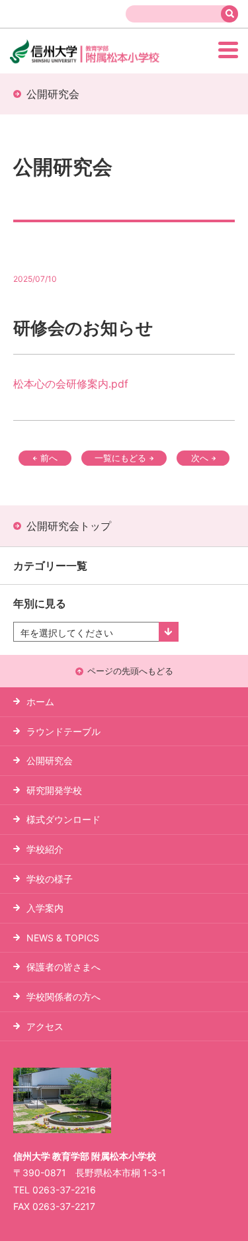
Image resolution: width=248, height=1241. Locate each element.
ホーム (40, 701)
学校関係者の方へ (63, 996)
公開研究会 (49, 760)
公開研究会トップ (68, 526)
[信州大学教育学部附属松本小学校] (108, 61)
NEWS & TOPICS (62, 937)
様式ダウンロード (63, 819)
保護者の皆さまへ (63, 966)
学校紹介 (44, 849)
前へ (49, 457)
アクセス (44, 1026)
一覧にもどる (120, 457)
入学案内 (44, 908)
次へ (199, 457)
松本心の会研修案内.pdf (70, 383)
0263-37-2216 (64, 1189)
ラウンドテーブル (63, 731)
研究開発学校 (54, 790)
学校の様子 (49, 878)
